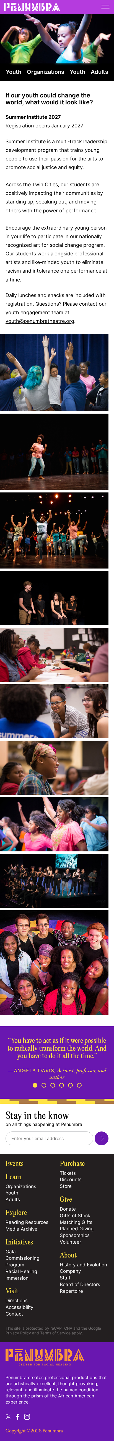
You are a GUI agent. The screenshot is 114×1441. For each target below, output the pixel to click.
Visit (12, 1291)
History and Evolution (83, 1265)
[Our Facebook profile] (17, 1416)
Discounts (71, 1179)
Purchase (72, 1164)
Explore (16, 1213)
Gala (11, 1251)
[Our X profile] (8, 1416)
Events (15, 1164)
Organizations (45, 72)
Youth (13, 72)
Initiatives (19, 1242)
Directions (17, 1300)
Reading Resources (27, 1222)
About (68, 1255)
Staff (65, 1278)
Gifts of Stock (75, 1215)
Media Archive (21, 1229)
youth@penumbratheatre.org (40, 321)
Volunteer (70, 1242)
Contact (14, 1314)
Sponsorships (75, 1235)
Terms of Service (55, 1333)
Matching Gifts (76, 1222)
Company (70, 1271)
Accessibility (19, 1307)
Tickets (68, 1173)
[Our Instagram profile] (27, 1416)
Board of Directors (80, 1284)
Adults (99, 72)
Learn (14, 1177)
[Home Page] (45, 1363)
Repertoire (71, 1291)
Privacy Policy (18, 1333)
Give (66, 1200)
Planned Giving (77, 1228)
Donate (68, 1209)
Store (66, 1186)
